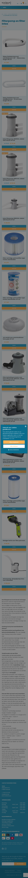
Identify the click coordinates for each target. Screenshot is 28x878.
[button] (14, 450)
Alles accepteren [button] (14, 442)
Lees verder (12, 438)
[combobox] (25, 426)
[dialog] (14, 439)
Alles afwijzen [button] (14, 446)
